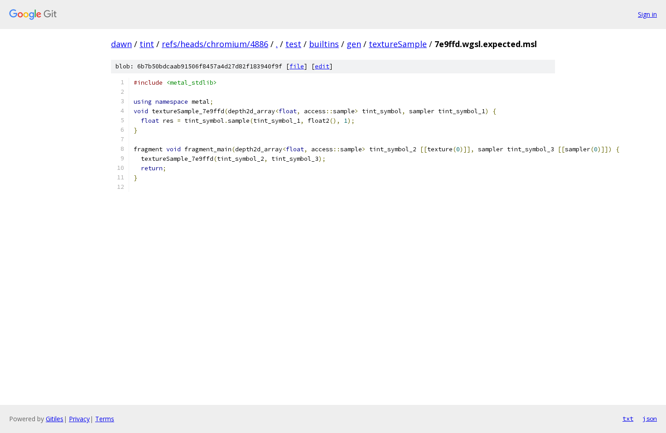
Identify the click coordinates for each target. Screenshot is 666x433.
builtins (324, 43)
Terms (104, 418)
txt (628, 418)
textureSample (398, 43)
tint (147, 43)
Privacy (79, 418)
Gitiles (54, 418)
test (293, 43)
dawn (121, 43)
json (649, 418)
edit (322, 66)
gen (354, 43)
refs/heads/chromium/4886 (215, 43)
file (297, 66)
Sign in (647, 14)
